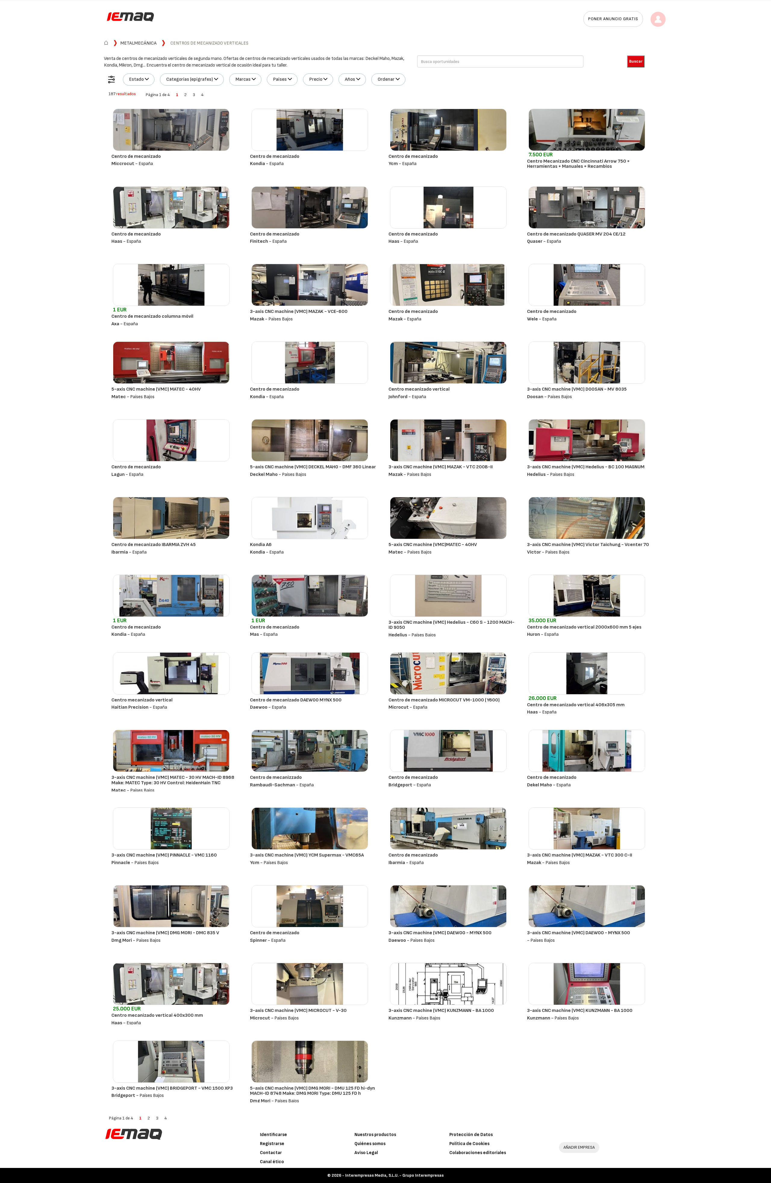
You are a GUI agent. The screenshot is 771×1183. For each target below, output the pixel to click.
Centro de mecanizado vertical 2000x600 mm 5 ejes (584, 627)
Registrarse (272, 1144)
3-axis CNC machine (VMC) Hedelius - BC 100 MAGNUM (586, 467)
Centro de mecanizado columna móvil (152, 316)
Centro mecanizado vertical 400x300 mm (157, 1015)
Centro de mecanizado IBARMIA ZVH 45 (153, 545)
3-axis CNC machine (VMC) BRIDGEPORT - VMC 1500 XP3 (172, 1088)
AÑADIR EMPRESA (579, 1147)
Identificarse (273, 1135)
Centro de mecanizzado (276, 777)
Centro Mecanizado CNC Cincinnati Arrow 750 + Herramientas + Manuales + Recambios (578, 164)
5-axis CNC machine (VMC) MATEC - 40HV (156, 389)
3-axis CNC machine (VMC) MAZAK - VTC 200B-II (441, 467)
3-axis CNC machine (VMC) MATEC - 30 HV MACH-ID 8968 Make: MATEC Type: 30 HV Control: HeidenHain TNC (172, 780)
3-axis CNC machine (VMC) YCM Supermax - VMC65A (307, 855)
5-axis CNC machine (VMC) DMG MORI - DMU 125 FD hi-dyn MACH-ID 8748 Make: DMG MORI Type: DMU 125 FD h (312, 1091)
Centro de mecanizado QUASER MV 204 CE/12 (576, 234)
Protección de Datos (471, 1135)
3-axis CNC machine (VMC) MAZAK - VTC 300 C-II (579, 855)
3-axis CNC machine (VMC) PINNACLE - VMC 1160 (164, 855)
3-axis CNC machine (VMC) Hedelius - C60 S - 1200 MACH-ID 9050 (451, 625)
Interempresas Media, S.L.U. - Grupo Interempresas (394, 1175)
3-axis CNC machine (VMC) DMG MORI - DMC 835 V (165, 933)
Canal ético (272, 1162)
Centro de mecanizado (136, 156)
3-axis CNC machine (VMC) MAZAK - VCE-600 (299, 311)
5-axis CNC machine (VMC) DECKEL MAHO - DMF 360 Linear (313, 467)
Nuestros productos (375, 1135)
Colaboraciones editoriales (477, 1153)
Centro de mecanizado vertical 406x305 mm (576, 705)
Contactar (271, 1153)
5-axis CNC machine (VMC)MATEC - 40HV (433, 545)
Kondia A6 (261, 545)
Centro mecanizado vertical (419, 389)
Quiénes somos (370, 1144)
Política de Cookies (469, 1144)
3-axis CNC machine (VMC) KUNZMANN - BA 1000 (441, 1010)
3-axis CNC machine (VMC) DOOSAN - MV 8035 (577, 389)
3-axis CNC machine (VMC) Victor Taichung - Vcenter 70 (588, 545)
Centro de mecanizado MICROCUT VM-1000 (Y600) (444, 700)
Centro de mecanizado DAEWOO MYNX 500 (296, 700)
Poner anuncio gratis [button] (613, 18)
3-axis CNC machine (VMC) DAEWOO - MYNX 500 (440, 933)
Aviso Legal (366, 1153)
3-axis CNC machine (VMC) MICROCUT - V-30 (298, 1010)
